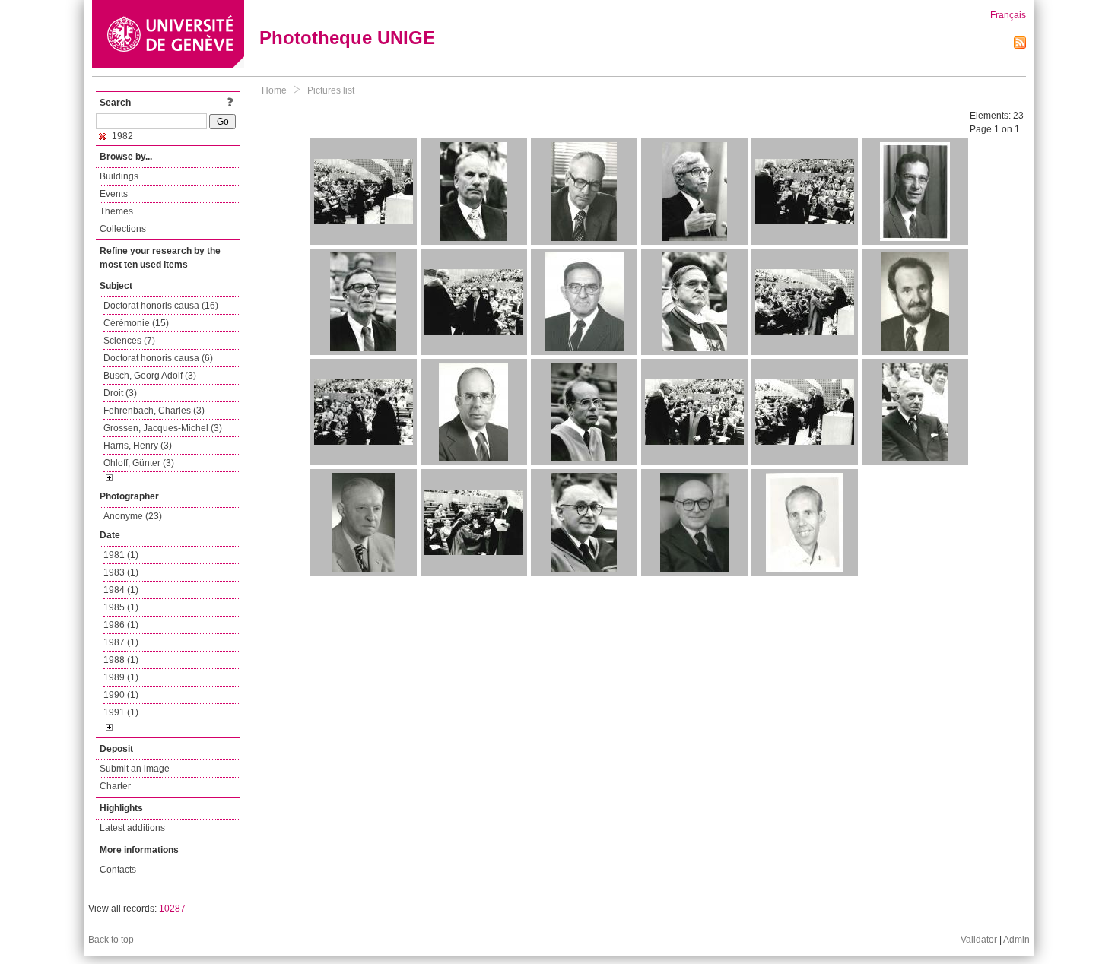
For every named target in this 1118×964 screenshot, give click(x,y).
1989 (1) (120, 677)
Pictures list (330, 90)
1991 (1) (120, 712)
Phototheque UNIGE (347, 37)
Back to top (111, 939)
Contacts (118, 869)
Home (274, 90)
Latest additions (132, 828)
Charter (115, 786)
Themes (116, 211)
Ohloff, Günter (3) (138, 463)
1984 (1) (120, 590)
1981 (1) (120, 555)
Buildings (119, 176)
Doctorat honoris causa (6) (158, 358)
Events (114, 194)
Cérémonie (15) (136, 323)
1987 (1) (120, 642)
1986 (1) (120, 625)
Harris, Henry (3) (137, 445)
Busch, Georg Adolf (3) (149, 375)
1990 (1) (120, 695)
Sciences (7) (129, 340)
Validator (979, 939)
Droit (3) (120, 393)
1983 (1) (120, 572)
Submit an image (135, 768)
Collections (123, 229)
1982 (121, 136)
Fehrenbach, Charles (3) (154, 410)
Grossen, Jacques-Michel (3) (162, 428)
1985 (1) (120, 607)
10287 (172, 908)
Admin (1016, 939)
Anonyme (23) (132, 516)
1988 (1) (120, 660)
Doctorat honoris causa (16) (160, 305)
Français (1008, 15)
